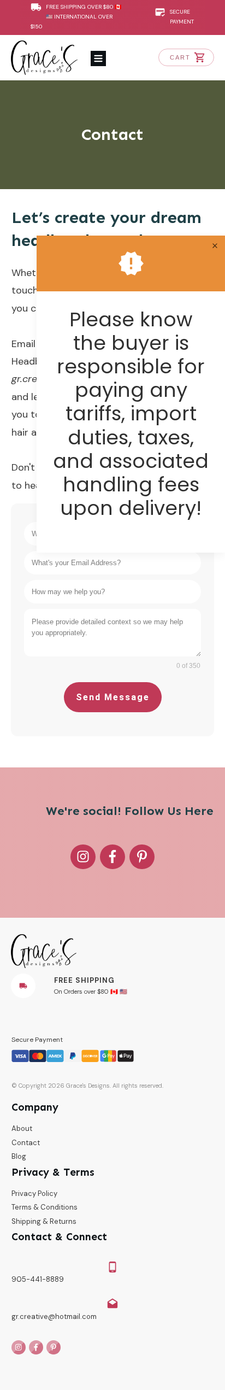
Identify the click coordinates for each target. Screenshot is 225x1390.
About (21, 1128)
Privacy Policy (34, 1193)
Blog (18, 1156)
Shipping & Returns (43, 1221)
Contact (112, 134)
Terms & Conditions (44, 1207)
